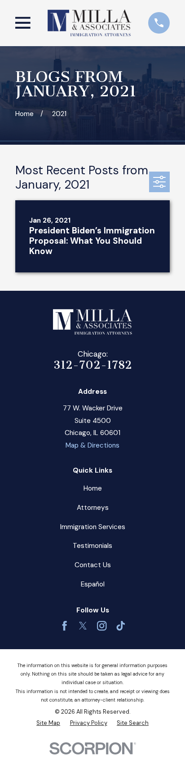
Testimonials (92, 545)
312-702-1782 (92, 364)
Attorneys (93, 507)
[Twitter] (83, 625)
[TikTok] (120, 625)
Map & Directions (92, 445)
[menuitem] (48, 723)
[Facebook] (64, 625)
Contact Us (93, 564)
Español (93, 584)
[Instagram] (101, 625)
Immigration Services (92, 526)
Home (93, 488)
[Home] (89, 22)
